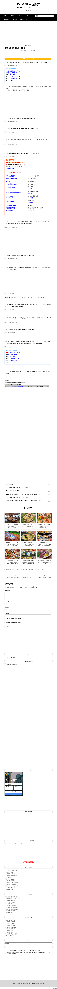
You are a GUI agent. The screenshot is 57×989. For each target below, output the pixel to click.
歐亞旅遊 (22, 19)
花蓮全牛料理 (41, 569)
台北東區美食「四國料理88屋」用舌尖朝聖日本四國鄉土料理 (44, 562)
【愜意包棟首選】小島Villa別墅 (12, 898)
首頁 (5, 15)
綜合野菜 (31, 569)
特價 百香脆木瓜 (10, 484)
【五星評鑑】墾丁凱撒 (10, 920)
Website (7, 613)
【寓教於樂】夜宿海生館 (10, 927)
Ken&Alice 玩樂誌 (28, 4)
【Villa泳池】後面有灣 (10, 935)
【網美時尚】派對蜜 (9, 912)
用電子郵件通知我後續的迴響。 (14, 618)
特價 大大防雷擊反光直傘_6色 (14, 491)
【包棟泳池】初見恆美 (10, 928)
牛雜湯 (26, 569)
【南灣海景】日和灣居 (10, 925)
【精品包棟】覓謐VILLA (10, 932)
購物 (27, 19)
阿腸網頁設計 (54, 988)
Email (7, 607)
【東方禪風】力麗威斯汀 (10, 902)
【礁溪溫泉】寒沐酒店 (10, 900)
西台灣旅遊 (19, 15)
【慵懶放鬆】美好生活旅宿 (11, 934)
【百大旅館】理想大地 (10, 887)
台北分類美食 (27, 15)
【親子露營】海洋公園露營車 (11, 882)
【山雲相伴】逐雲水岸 (10, 873)
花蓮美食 (28, 45)
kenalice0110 (32, 50)
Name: (7, 601)
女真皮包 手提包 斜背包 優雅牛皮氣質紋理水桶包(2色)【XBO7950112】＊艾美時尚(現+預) (30, 494)
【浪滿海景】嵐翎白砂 (10, 930)
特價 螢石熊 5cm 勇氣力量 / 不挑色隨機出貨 (18, 487)
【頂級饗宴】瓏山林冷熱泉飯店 (12, 897)
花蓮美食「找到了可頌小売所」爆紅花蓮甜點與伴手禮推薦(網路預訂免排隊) (12, 544)
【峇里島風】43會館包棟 (10, 905)
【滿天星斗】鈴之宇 (9, 872)
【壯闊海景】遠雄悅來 (10, 880)
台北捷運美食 (7, 19)
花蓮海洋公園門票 (10, 187)
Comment (7, 590)
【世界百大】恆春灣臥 (10, 923)
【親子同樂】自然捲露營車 (11, 907)
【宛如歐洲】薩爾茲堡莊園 (11, 875)
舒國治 (35, 569)
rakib (42, 983)
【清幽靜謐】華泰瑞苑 (10, 921)
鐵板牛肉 (22, 569)
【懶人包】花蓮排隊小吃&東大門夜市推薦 (18, 90)
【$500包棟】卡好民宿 (10, 877)
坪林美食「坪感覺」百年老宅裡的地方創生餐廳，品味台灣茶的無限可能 (28, 544)
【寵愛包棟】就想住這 (10, 911)
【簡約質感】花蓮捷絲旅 (10, 884)
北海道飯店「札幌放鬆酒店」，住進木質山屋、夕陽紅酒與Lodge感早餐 (12, 526)
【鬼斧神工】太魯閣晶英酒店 (11, 886)
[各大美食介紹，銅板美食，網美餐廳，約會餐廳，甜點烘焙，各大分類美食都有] (28, 518)
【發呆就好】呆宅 (9, 904)
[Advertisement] (28, 33)
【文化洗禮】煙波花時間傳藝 (11, 909)
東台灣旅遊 (11, 15)
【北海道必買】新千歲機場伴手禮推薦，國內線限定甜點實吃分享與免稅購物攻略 (28, 562)
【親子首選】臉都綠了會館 (11, 870)
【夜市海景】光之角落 (10, 879)
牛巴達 (12, 569)
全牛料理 (17, 569)
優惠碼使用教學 (11, 168)
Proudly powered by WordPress (21, 983)
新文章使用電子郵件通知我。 (13, 622)
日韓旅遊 (15, 19)
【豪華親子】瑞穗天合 (10, 889)
